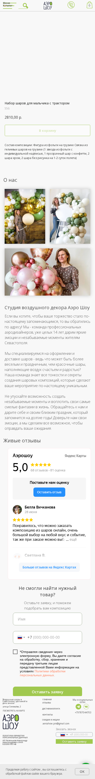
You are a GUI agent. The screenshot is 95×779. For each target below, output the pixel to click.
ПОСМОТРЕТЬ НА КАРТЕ (14, 710)
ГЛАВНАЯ (47, 699)
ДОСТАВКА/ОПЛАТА (51, 708)
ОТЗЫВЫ (46, 702)
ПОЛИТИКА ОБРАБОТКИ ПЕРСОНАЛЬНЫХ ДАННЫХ (15, 736)
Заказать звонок (66, 729)
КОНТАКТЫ (47, 714)
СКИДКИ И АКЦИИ (51, 719)
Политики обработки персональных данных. (42, 673)
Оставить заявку (47, 691)
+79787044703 (83, 712)
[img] (78, 706)
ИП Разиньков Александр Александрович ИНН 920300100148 (15, 742)
